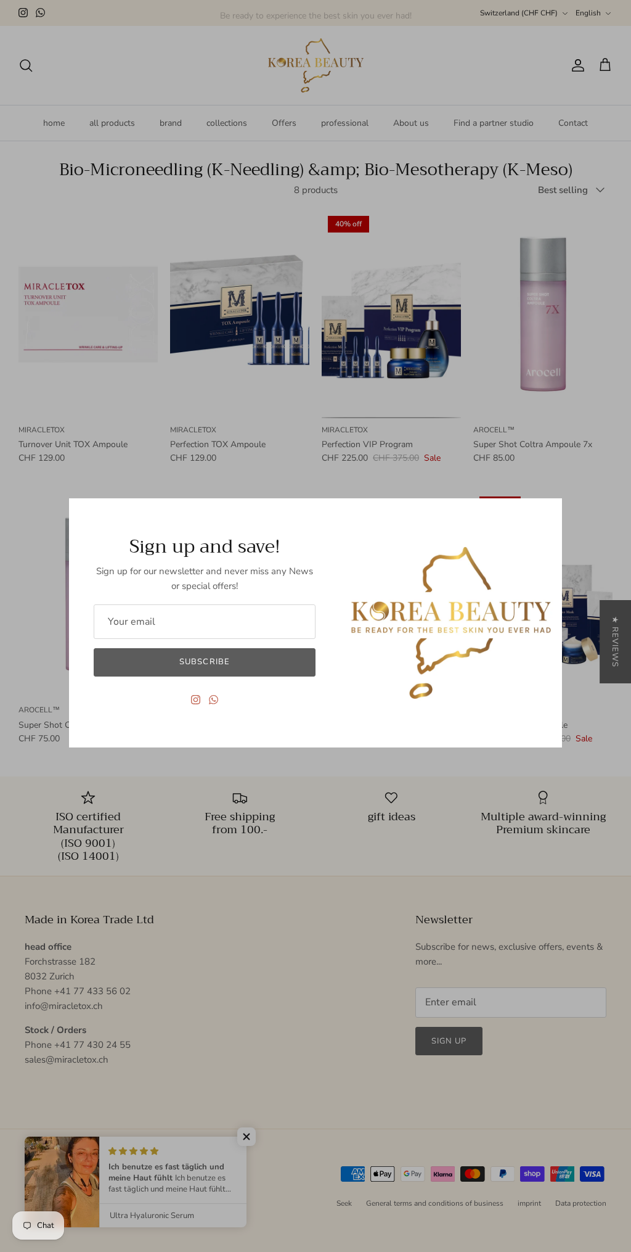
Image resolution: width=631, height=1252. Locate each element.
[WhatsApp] (213, 699)
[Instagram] (195, 699)
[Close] (546, 513)
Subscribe (204, 661)
